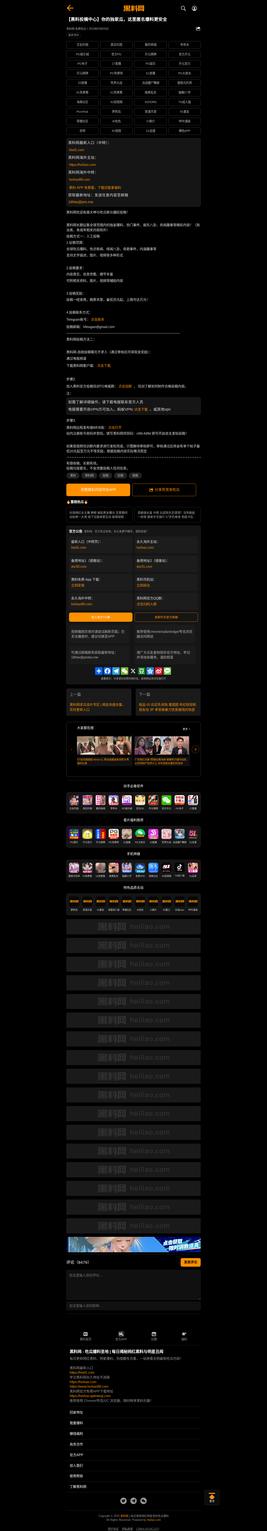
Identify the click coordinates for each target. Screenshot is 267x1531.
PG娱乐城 (82, 54)
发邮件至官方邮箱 (166, 617)
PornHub (82, 111)
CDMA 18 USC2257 (147, 1528)
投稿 (105, 475)
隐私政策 (127, 1528)
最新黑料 (73, 35)
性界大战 (116, 82)
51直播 (150, 73)
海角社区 (82, 102)
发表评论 (190, 1262)
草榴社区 (82, 121)
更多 (185, 729)
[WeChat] (124, 671)
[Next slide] (195, 749)
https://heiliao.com (82, 164)
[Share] (99, 671)
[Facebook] (107, 671)
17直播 (116, 63)
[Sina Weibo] (158, 671)
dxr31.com (144, 566)
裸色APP (184, 130)
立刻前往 (143, 585)
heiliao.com (145, 547)
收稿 (135, 475)
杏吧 (82, 130)
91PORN (150, 102)
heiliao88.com (79, 179)
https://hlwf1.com (82, 1372)
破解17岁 (185, 92)
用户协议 (113, 1528)
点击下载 (104, 365)
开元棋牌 (150, 54)
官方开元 (184, 54)
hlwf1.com (76, 150)
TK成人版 (184, 102)
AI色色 (116, 121)
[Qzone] (150, 671)
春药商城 (150, 44)
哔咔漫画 (184, 121)
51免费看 (116, 92)
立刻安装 (77, 585)
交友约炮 (82, 44)
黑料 (73, 475)
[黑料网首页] (133, 8)
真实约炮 (116, 44)
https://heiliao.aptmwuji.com (90, 1396)
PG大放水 (184, 73)
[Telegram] (116, 671)
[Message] (167, 671)
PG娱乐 (151, 63)
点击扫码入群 (147, 604)
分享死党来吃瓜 (167, 490)
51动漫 (150, 130)
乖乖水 (184, 44)
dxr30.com (79, 566)
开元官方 (184, 63)
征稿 (120, 475)
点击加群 (125, 386)
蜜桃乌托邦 (184, 82)
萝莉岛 (116, 111)
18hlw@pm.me (80, 202)
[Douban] (141, 671)
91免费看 (82, 92)
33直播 (82, 82)
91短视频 (116, 102)
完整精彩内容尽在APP (98, 490)
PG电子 (82, 63)
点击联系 (97, 319)
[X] (133, 671)
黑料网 (89, 475)
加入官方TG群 (100, 617)
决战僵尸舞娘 (150, 82)
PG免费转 (116, 73)
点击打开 (115, 427)
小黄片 (150, 121)
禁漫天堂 (150, 111)
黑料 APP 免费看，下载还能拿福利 (95, 187)
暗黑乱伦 (150, 92)
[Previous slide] (71, 749)
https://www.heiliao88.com (89, 1386)
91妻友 (184, 111)
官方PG (116, 54)
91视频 (116, 130)
